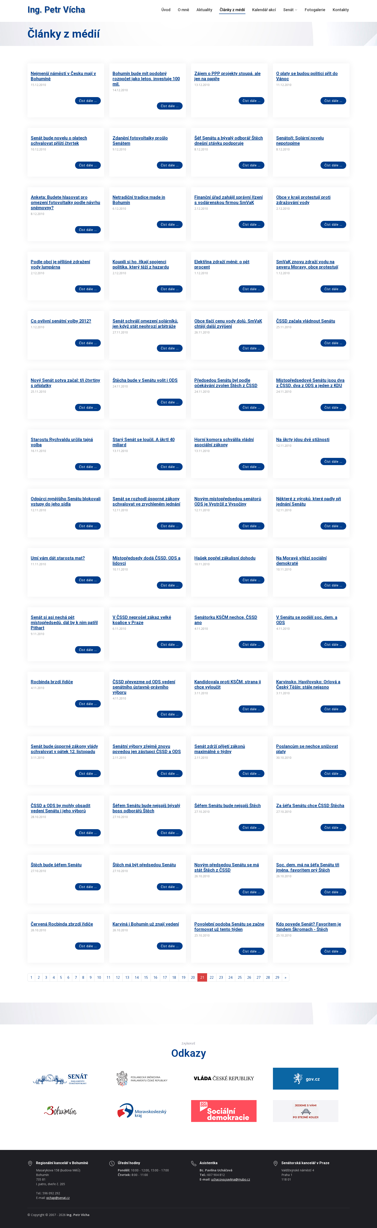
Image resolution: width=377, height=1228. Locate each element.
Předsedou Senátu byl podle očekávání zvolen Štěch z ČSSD (225, 383)
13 (127, 977)
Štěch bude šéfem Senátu (56, 864)
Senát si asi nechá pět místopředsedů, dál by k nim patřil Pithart (64, 622)
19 (183, 977)
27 (258, 977)
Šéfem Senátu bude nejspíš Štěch (227, 805)
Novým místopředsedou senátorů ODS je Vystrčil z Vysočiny (227, 501)
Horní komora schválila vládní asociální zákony (224, 442)
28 (268, 977)
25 (240, 977)
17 (165, 977)
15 (146, 977)
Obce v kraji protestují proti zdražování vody (303, 200)
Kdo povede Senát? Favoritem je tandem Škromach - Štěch (308, 926)
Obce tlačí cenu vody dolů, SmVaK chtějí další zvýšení (228, 323)
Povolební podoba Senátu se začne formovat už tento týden (229, 926)
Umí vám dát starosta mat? (58, 558)
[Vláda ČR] (224, 1078)
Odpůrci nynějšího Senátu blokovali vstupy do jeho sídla (66, 501)
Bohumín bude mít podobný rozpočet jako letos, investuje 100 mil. (146, 79)
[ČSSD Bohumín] (305, 1110)
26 (249, 977)
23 (221, 977)
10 (99, 977)
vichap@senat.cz (58, 1198)
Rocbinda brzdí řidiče (52, 681)
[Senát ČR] (60, 1078)
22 (212, 977)
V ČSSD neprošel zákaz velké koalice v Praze (142, 620)
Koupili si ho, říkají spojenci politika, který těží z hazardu (141, 264)
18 (174, 977)
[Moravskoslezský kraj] (142, 1110)
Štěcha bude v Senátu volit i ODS (145, 380)
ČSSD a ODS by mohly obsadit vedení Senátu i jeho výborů (60, 808)
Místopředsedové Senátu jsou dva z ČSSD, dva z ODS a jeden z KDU (310, 383)
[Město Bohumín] (60, 1110)
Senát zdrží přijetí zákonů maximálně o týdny (219, 749)
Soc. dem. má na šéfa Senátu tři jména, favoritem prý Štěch (307, 867)
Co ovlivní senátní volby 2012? (61, 321)
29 (277, 977)
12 (118, 977)
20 (193, 977)
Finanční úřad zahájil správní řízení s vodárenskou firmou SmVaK (228, 200)
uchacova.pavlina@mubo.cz (230, 1179)
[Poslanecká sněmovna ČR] (142, 1078)
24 (230, 977)
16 (155, 977)
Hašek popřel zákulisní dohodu (224, 558)
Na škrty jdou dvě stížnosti (302, 439)
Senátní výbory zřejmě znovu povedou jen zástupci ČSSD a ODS (147, 749)
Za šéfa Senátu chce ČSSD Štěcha (310, 805)
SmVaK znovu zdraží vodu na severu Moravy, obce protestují (307, 264)
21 (202, 977)
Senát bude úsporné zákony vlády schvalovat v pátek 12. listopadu (64, 749)
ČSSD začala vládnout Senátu (305, 321)
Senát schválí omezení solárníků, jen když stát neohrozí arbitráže (145, 323)
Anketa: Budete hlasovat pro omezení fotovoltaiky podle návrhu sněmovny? (65, 202)
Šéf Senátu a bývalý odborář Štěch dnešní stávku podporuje (228, 140)
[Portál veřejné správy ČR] (305, 1078)
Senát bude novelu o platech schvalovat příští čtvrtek (59, 140)
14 (137, 977)
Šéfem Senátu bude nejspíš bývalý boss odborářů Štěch (146, 808)
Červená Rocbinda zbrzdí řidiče (62, 924)
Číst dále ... (88, 101)
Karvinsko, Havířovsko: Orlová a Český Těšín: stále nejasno (308, 684)
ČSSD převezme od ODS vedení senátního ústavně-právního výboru (144, 687)
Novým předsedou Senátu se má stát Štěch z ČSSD (226, 867)
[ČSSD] (224, 1110)
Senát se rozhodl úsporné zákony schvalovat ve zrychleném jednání (146, 501)
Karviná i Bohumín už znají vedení (146, 924)
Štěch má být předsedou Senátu (144, 864)
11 (108, 977)
